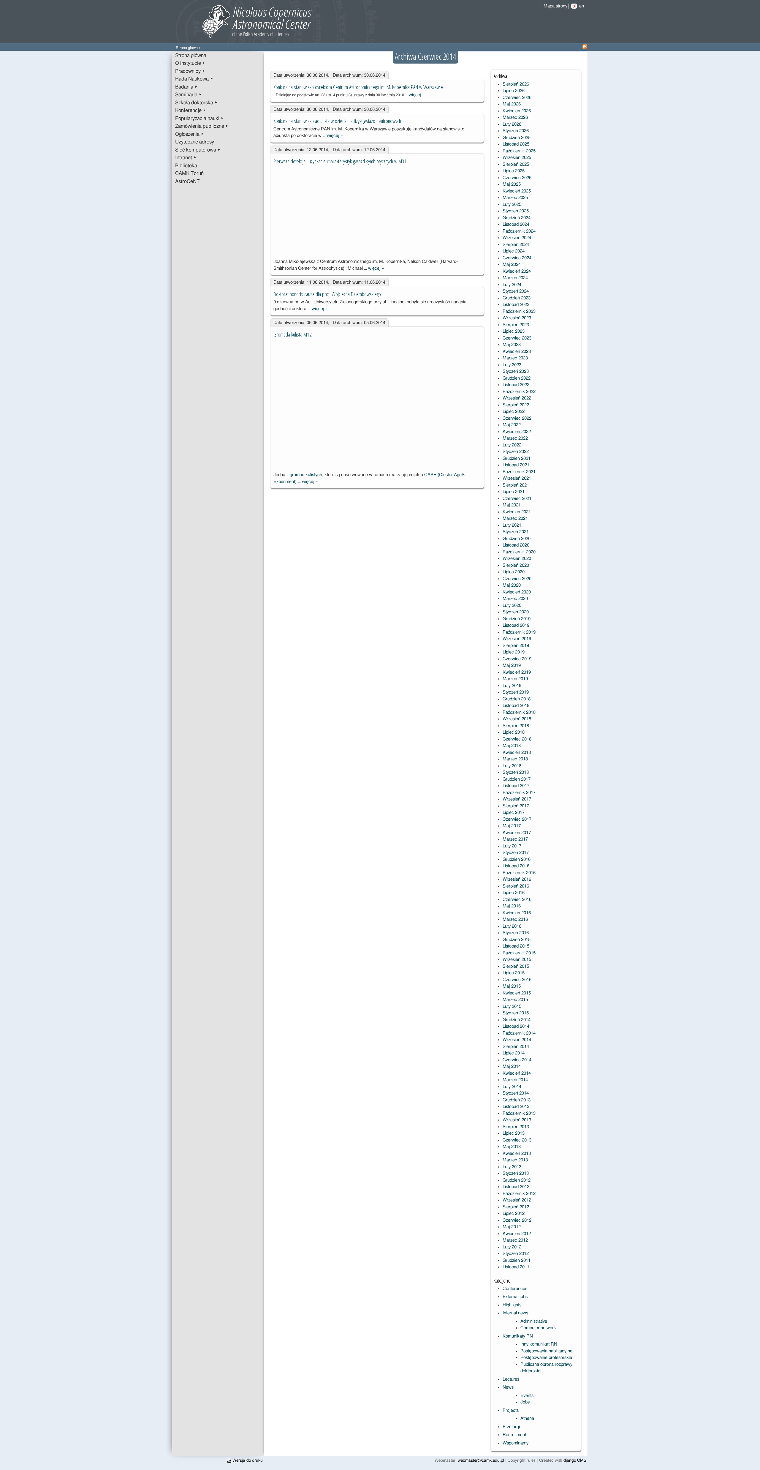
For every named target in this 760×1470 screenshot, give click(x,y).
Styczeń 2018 (516, 772)
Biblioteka (186, 165)
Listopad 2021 (516, 465)
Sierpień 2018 (516, 726)
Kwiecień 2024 (517, 271)
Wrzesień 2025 (517, 157)
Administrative (533, 1321)
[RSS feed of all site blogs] (584, 48)
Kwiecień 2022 (517, 432)
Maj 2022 (512, 425)
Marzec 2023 (515, 358)
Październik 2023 (519, 311)
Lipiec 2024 (514, 251)
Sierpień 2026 (516, 84)
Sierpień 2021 (516, 485)
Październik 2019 (519, 632)
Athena (527, 1418)
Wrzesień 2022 (517, 398)
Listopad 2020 (516, 545)
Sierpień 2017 (516, 806)
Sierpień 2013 (516, 1127)
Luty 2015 (512, 1006)
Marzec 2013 (515, 1160)
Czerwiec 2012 (517, 1220)
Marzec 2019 (515, 679)
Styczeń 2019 (516, 692)
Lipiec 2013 (514, 1133)
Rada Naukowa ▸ (194, 79)
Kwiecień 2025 (517, 191)
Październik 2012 (519, 1193)
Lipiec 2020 (514, 572)
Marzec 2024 (515, 278)
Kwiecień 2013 (517, 1153)
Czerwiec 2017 (517, 819)
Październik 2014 (519, 1033)
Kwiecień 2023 (517, 351)
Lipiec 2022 (514, 411)
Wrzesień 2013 (517, 1120)
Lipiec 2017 (514, 812)
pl (574, 6)
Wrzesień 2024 (517, 238)
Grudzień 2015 (517, 939)
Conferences (515, 1288)
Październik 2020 (519, 552)
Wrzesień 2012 (517, 1200)
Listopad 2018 (516, 705)
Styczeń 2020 (516, 612)
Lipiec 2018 (514, 732)
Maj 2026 (512, 104)
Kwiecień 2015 (517, 993)
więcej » (417, 95)
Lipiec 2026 (514, 91)
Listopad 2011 (516, 1267)
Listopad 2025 (516, 144)
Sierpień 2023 (516, 325)
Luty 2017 (512, 846)
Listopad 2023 (516, 304)
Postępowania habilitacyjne (546, 1351)
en (581, 6)
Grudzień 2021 (517, 458)
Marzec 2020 (515, 598)
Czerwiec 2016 (517, 899)
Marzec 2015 (515, 999)
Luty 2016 (512, 926)
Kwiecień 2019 (517, 672)
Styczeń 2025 (516, 211)
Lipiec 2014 (514, 1053)
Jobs (525, 1402)
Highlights (512, 1305)
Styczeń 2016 (516, 933)
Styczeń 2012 (516, 1253)
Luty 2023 (512, 365)
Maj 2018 (512, 745)
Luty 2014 (512, 1086)
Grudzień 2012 (517, 1180)
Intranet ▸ (186, 157)
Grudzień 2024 (517, 218)
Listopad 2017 (516, 786)
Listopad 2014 (516, 1026)
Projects (511, 1410)
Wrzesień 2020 (517, 558)
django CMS (574, 1460)
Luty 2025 (512, 204)
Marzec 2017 (515, 839)
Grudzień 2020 (517, 538)
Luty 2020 (512, 605)
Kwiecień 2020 (517, 592)
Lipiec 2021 (514, 492)
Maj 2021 (512, 505)
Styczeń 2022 (516, 451)
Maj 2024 (512, 264)
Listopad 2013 (516, 1106)
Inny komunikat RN (538, 1344)
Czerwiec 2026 (517, 97)
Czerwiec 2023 (517, 338)
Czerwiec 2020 (517, 579)
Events (526, 1395)
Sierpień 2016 (516, 886)
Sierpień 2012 (516, 1207)
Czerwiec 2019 (517, 659)
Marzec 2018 (515, 759)
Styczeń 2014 (516, 1093)
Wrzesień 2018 (517, 719)
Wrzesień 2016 (517, 879)
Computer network (538, 1328)
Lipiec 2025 (514, 171)
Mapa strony (555, 6)
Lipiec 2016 (514, 892)
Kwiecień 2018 (517, 752)
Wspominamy (515, 1443)
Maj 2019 (512, 665)
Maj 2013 (512, 1146)
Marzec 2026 (515, 117)
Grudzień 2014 (517, 1020)
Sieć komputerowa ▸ (198, 150)
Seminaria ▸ (188, 94)
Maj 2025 (512, 184)
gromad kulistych (306, 475)
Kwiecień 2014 (517, 1073)
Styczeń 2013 (516, 1173)
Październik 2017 (519, 792)
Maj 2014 (512, 1066)
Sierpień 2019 (516, 645)
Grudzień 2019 (517, 619)
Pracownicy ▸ (190, 71)
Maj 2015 (512, 986)
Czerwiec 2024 (517, 258)
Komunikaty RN (518, 1336)
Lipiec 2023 (514, 331)
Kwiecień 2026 (517, 111)
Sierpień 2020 (516, 565)
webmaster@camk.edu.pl (481, 1460)
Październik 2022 (519, 391)
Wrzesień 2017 (517, 799)
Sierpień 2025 (516, 164)
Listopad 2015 (516, 946)
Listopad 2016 (516, 866)
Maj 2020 (512, 585)
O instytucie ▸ (190, 63)
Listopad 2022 (516, 385)
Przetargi (511, 1427)
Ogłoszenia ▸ (189, 134)
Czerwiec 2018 (517, 739)
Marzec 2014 (515, 1080)
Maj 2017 (512, 826)
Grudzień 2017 (517, 779)
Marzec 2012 (515, 1240)
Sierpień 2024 (516, 244)
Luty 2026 (512, 124)
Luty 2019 (512, 685)
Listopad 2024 (516, 224)
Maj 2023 (512, 344)
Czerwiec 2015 (517, 980)
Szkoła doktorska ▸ (196, 102)
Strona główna (190, 55)
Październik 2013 (519, 1113)
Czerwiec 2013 (517, 1140)
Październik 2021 (519, 472)
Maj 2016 (512, 906)
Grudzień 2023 (517, 298)
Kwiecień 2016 (517, 913)
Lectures (511, 1379)
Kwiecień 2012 (517, 1233)
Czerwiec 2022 (517, 418)
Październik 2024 (519, 231)
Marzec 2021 (515, 518)
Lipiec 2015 (514, 973)
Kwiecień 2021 (517, 512)
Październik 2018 (519, 712)
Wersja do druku (247, 1460)
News (508, 1387)
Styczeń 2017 (516, 852)
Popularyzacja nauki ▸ (199, 118)
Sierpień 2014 (516, 1046)
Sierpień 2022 (516, 405)
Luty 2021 (512, 525)
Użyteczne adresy (194, 142)
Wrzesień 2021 (517, 478)
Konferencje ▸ (190, 110)
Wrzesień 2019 (517, 639)
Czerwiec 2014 (517, 1060)
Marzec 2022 (515, 438)
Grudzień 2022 (517, 378)
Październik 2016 (519, 873)
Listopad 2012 (516, 1187)
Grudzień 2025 (517, 137)
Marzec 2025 (515, 197)
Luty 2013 (512, 1167)
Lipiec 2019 (514, 652)
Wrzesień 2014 (517, 1040)
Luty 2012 (512, 1247)
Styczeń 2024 (516, 291)
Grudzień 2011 (517, 1260)
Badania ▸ (186, 87)
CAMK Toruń (189, 173)
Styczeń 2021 (516, 532)
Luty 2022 (512, 445)
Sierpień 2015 (516, 966)
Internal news (515, 1313)
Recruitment (514, 1435)
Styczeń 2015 (516, 1013)
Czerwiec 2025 (517, 178)
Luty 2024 (512, 284)
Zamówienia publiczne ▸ (202, 126)
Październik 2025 (519, 151)
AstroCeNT (187, 181)
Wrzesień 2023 (517, 318)
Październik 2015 (519, 953)
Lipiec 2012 (514, 1213)
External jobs (515, 1296)
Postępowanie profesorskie (546, 1357)
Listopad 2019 (516, 625)
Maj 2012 (512, 1227)
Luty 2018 (512, 766)
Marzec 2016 (515, 919)
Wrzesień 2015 (517, 959)
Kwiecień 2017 (517, 832)
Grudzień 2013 (517, 1100)
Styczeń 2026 (516, 131)
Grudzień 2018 (517, 699)
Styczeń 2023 (516, 371)
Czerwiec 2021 (517, 498)
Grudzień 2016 (517, 859)
